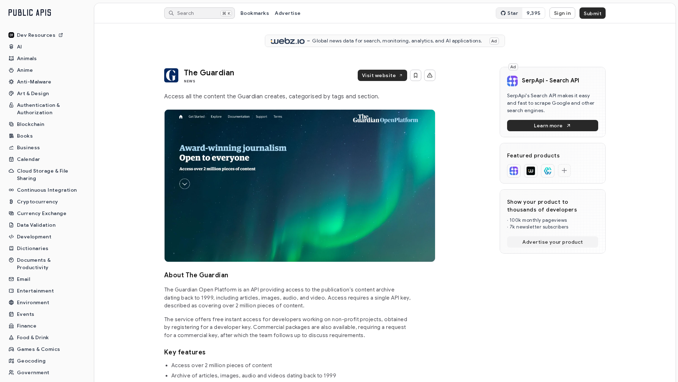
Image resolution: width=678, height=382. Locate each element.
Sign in (562, 13)
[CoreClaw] (547, 171)
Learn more (548, 125)
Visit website (379, 75)
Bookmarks (254, 13)
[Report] (429, 75)
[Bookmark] (415, 75)
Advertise (288, 13)
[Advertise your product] (564, 170)
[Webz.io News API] (530, 171)
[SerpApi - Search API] (514, 171)
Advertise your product (552, 242)
